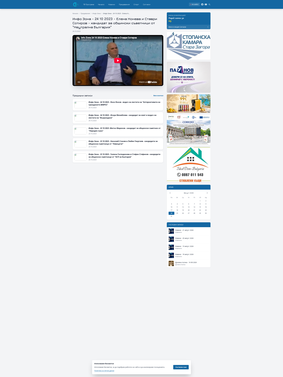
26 (183, 213)
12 (183, 207)
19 (183, 210)
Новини (111, 4)
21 (194, 210)
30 (206, 213)
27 (188, 213)
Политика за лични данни (104, 371)
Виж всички (158, 95)
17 (171, 210)
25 (177, 213)
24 (171, 213)
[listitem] (194, 4)
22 (200, 210)
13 (188, 207)
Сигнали (146, 4)
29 (200, 213)
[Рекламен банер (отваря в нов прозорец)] (188, 46)
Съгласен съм (180, 367)
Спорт (136, 4)
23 (206, 210)
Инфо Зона (96, 13)
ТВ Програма (88, 4)
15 (200, 207)
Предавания (124, 4)
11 (177, 207)
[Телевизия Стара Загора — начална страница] (76, 4)
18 (177, 210)
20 (188, 210)
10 (171, 207)
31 (171, 216)
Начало (101, 4)
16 (206, 207)
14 (194, 207)
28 (194, 213)
